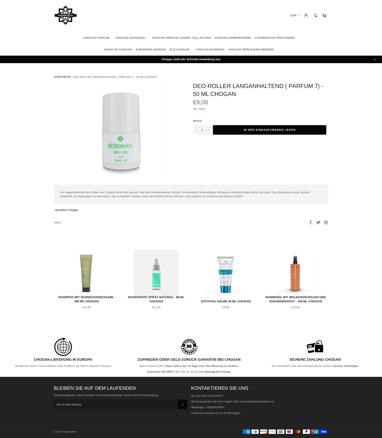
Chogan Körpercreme (232, 37)
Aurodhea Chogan (150, 49)
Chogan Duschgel (131, 37)
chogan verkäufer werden (251, 49)
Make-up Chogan (118, 49)
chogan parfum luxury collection (181, 37)
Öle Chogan (180, 49)
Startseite (62, 76)
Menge (197, 121)
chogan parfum (96, 37)
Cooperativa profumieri (275, 37)
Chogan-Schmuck (210, 49)
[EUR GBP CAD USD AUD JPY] (295, 16)
